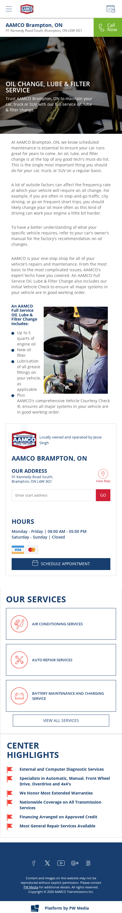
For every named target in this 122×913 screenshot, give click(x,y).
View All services (61, 720)
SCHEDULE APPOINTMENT (65, 563)
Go (103, 495)
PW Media (31, 887)
